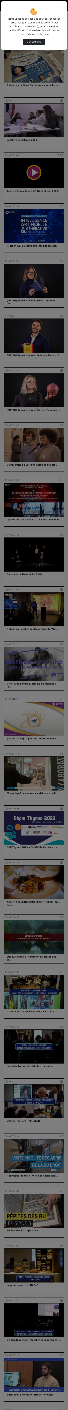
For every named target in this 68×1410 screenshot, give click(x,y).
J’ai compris (34, 41)
